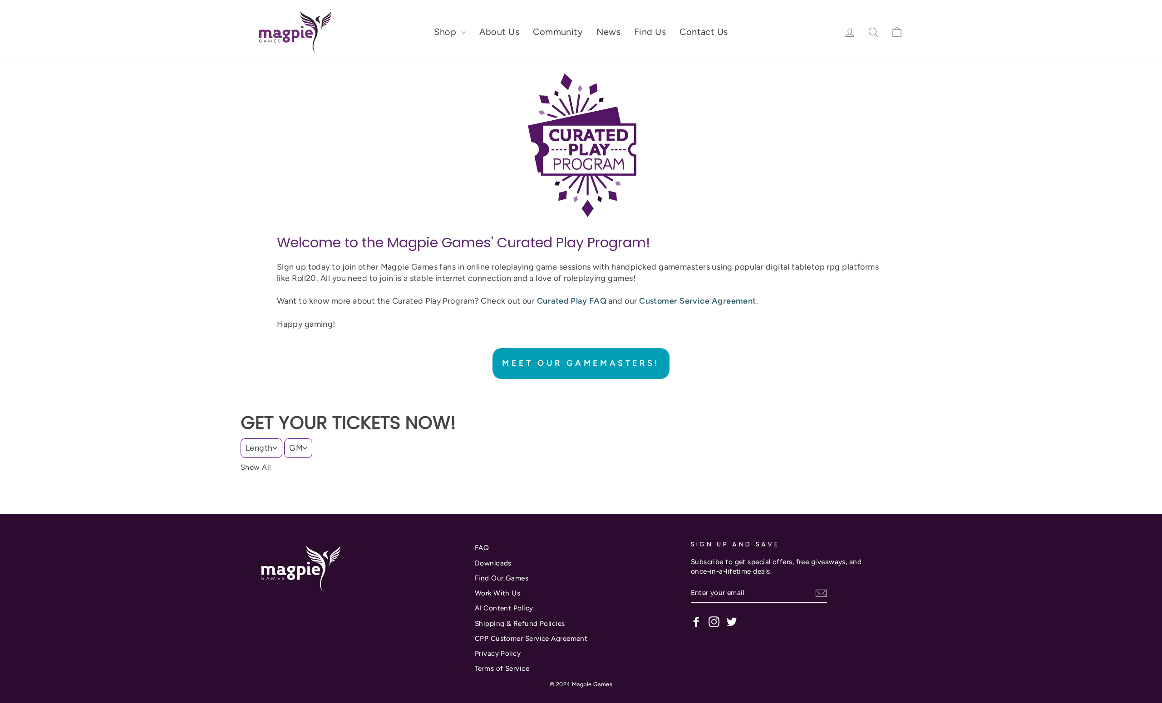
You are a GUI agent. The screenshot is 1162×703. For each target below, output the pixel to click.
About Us (499, 31)
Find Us (650, 31)
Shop (446, 31)
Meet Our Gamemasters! (581, 363)
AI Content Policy (504, 608)
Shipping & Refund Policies (520, 623)
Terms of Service (502, 668)
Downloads (493, 563)
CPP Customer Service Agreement (531, 638)
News (608, 31)
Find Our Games (501, 578)
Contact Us (703, 31)
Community (558, 31)
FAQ (482, 547)
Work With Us (497, 593)
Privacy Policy (498, 653)
